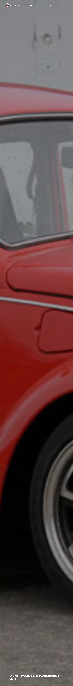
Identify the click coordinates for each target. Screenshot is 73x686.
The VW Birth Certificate (22, 6)
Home (12, 6)
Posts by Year (48, 6)
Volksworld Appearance (37, 6)
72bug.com (13, 4)
